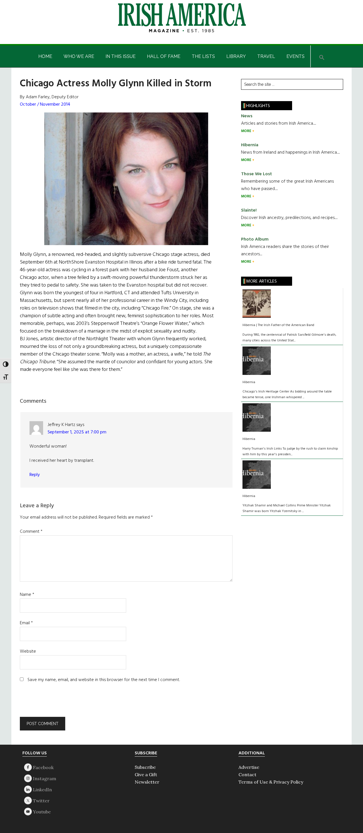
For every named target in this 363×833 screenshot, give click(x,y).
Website (28, 651)
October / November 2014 (45, 104)
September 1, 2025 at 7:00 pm (77, 432)
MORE (246, 131)
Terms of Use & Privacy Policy (271, 782)
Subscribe (145, 767)
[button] (321, 56)
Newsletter (147, 782)
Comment (31, 531)
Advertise (249, 767)
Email (26, 623)
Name (27, 594)
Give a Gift (146, 774)
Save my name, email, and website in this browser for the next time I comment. (104, 680)
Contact (247, 774)
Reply (34, 475)
